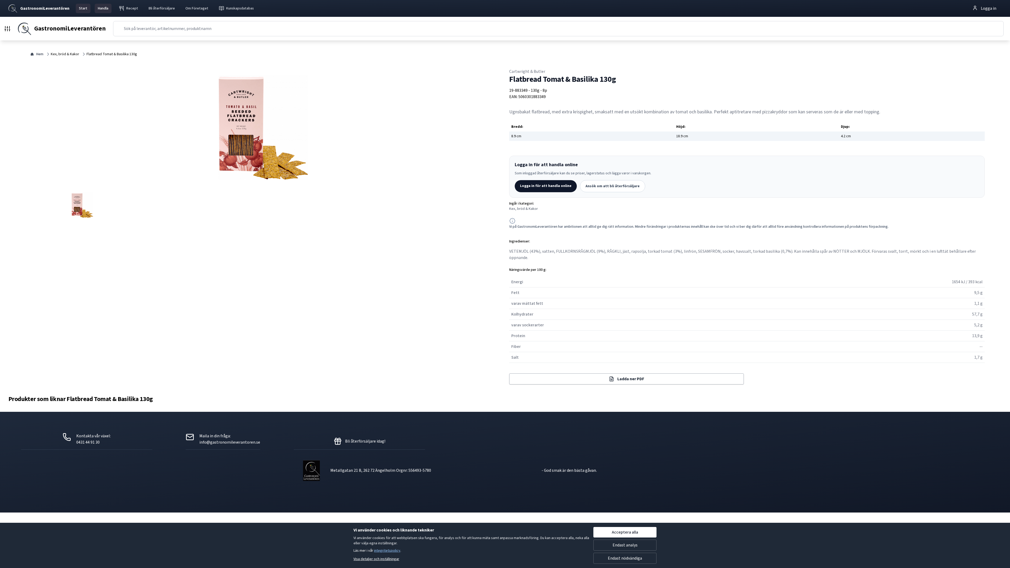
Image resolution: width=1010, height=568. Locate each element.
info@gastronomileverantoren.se (229, 442)
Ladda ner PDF (630, 379)
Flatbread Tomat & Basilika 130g (112, 54)
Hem (39, 54)
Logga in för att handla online (546, 186)
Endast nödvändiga (625, 558)
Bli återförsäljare (162, 8)
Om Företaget (196, 8)
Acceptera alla (625, 532)
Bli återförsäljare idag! (365, 441)
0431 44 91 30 (88, 442)
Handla (103, 8)
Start (83, 8)
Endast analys (625, 545)
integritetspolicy (387, 550)
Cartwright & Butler (527, 71)
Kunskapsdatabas (240, 8)
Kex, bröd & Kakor (65, 54)
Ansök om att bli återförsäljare (612, 186)
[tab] (82, 205)
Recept (132, 8)
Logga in (988, 8)
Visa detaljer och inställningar (376, 559)
